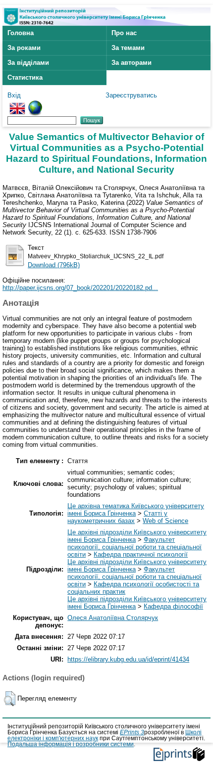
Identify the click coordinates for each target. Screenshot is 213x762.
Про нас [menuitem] (124, 33)
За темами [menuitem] (128, 47)
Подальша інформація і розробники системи (70, 744)
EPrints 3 (132, 732)
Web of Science (165, 520)
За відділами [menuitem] (28, 62)
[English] (17, 104)
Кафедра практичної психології (141, 554)
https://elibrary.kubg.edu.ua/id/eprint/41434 (128, 659)
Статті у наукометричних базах (117, 517)
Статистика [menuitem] (25, 77)
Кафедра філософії (173, 606)
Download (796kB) (54, 265)
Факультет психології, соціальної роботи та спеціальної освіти (134, 547)
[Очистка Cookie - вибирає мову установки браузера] (35, 104)
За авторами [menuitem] (131, 62)
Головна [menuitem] (20, 33)
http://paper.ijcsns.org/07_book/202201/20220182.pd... (80, 287)
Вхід (14, 95)
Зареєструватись (131, 95)
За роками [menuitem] (24, 47)
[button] (9, 698)
